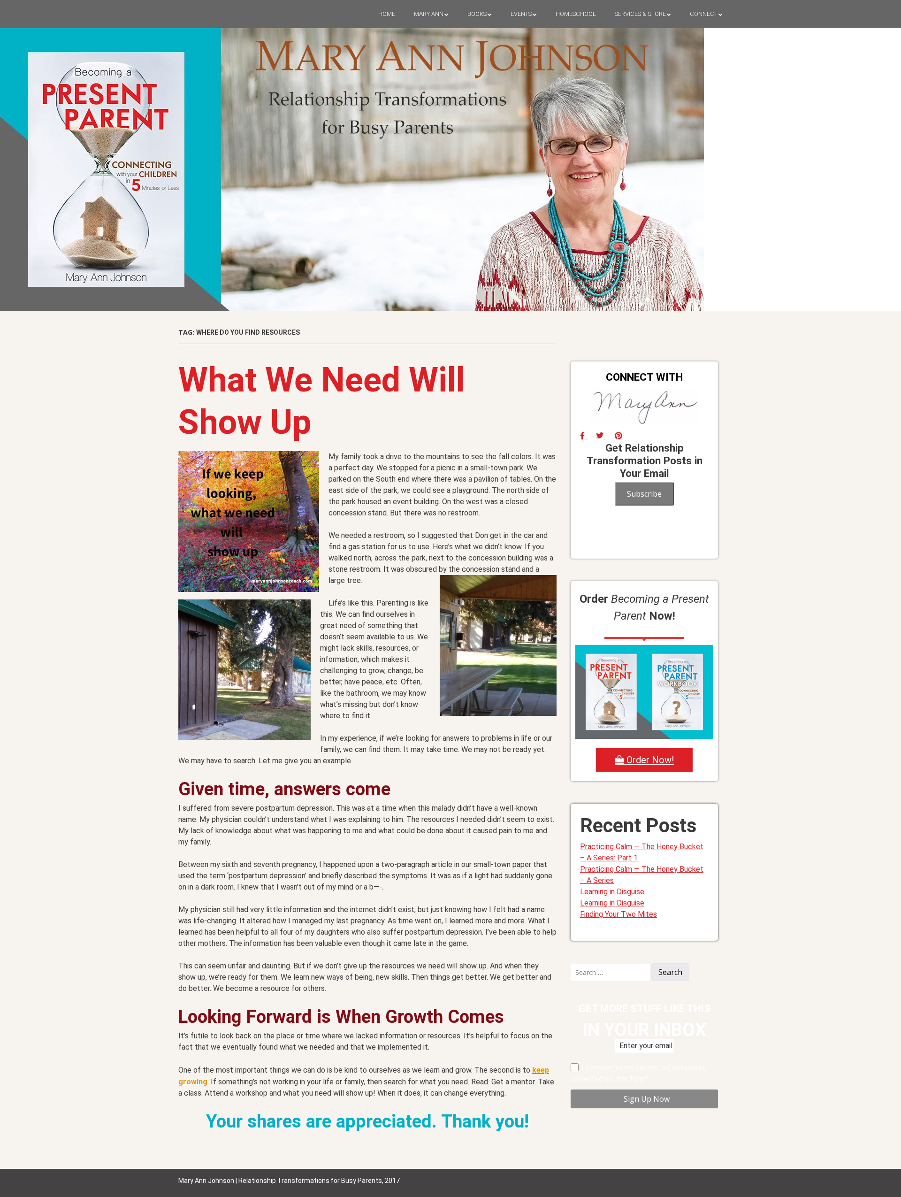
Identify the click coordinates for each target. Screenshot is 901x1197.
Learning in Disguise (612, 891)
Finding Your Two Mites (618, 914)
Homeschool (576, 13)
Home (386, 13)
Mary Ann (428, 13)
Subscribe (644, 494)
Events (521, 13)
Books (477, 13)
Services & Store (640, 13)
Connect (704, 13)
